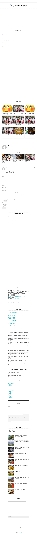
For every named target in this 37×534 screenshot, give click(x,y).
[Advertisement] (18, 65)
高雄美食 (9, 393)
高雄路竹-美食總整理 (11, 325)
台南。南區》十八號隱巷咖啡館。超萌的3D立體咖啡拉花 (17, 353)
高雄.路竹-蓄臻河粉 (18, 471)
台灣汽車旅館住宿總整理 (12, 320)
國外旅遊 (9, 392)
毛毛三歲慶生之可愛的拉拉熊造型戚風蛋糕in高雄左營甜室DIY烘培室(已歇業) (18, 135)
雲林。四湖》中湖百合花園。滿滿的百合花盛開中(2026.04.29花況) (18, 342)
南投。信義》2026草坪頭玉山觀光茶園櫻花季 (15, 375)
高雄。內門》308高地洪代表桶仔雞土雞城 (22, 441)
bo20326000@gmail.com (16, 298)
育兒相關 (10, 385)
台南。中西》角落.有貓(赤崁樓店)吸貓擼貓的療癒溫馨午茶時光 (18, 335)
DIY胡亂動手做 (11, 390)
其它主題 (9, 398)
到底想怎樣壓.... (7, 124)
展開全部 (9, 383)
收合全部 (12, 383)
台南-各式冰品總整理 (11, 323)
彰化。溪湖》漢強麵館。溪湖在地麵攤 (21, 483)
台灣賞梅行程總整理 (11, 318)
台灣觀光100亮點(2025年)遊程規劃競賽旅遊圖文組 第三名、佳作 (16, 296)
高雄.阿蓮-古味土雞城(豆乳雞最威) (20, 453)
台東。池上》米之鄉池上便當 (20, 489)
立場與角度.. (30, 124)
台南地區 (9, 396)
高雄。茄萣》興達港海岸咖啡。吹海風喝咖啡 (22, 460)
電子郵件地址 (4, 188)
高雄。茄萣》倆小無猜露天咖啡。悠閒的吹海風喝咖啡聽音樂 (22, 448)
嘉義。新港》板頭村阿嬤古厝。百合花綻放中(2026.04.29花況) (18, 345)
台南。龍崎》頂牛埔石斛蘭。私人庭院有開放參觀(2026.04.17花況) (18, 350)
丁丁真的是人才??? (27, 160)
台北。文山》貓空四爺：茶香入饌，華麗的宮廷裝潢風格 (22, 478)
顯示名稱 (3, 185)
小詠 (8, 145)
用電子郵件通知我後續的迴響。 (5, 201)
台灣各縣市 (10, 397)
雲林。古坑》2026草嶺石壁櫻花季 (13, 372)
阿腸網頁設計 (20, 532)
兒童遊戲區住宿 (11, 386)
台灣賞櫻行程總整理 (11, 317)
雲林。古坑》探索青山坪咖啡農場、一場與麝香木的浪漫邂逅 (17, 369)
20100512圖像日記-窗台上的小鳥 (18, 160)
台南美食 (9, 395)
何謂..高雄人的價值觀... (7, 134)
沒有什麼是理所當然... (18, 124)
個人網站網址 (4, 190)
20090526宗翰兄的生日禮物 (30, 134)
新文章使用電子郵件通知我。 (5, 205)
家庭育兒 (9, 384)
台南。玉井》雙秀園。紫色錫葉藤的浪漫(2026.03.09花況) (17, 360)
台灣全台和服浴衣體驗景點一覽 (13, 312)
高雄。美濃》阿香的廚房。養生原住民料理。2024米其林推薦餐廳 (21, 436)
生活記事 (10, 391)
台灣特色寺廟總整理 (11, 315)
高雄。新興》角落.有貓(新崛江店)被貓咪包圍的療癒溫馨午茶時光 (18, 332)
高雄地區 (9, 394)
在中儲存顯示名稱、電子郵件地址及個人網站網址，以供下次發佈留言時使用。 (16, 196)
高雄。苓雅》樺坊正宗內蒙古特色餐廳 (21, 465)
